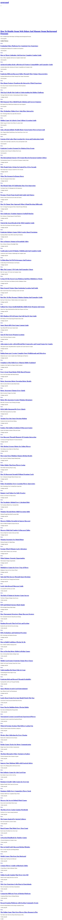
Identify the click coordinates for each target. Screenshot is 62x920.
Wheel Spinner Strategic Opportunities (12, 558)
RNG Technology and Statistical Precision (13, 633)
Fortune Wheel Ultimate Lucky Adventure (13, 549)
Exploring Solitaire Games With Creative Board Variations (18, 232)
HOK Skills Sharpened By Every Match (12, 409)
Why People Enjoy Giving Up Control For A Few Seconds (18, 167)
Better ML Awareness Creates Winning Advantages (16, 400)
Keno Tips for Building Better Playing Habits (14, 707)
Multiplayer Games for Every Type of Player (14, 567)
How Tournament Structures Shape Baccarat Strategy (17, 614)
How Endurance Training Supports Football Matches (16, 213)
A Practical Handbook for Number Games (13, 837)
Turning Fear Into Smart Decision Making (13, 418)
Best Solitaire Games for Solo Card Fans (13, 772)
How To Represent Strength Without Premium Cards (17, 474)
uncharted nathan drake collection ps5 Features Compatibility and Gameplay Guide (26, 64)
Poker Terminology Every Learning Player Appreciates (17, 483)
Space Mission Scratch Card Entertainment (14, 688)
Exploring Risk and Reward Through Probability (15, 679)
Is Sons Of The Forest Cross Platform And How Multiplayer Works (21, 279)
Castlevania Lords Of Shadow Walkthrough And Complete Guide (20, 251)
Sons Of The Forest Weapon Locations (12, 334)
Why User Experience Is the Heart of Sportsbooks (15, 884)
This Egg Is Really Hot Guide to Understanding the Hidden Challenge (22, 92)
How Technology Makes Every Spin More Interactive (17, 111)
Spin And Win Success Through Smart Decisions (15, 577)
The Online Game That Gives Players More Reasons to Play (19, 912)
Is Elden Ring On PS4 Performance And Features (15, 260)
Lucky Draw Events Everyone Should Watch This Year (17, 698)
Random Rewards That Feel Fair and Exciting (14, 623)
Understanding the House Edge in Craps (12, 670)
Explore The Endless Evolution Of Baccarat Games (16, 428)
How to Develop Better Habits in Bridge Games (15, 651)
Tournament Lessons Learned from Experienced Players (18, 716)
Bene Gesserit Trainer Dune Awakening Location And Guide (19, 288)
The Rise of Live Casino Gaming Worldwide (14, 810)
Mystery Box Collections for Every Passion (13, 735)
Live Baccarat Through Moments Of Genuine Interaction (18, 437)
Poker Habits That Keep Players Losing (12, 465)
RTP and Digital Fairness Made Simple (12, 605)
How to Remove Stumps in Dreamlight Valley (14, 241)
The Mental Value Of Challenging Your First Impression (17, 185)
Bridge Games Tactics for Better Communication (15, 744)
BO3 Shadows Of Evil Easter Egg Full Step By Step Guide (18, 316)
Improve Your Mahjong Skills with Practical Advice (16, 763)
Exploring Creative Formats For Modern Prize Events (17, 148)
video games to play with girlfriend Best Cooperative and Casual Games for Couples (26, 344)
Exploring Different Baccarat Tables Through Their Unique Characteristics (24, 74)
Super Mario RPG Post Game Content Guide (14, 325)
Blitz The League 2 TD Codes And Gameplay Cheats (16, 269)
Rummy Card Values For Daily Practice (12, 493)
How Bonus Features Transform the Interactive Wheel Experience (21, 83)
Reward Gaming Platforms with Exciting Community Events (19, 903)
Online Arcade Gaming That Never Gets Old (14, 875)
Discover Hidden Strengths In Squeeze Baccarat (15, 521)
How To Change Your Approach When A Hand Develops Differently (21, 204)
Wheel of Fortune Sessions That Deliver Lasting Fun (16, 726)
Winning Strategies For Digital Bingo (12, 539)
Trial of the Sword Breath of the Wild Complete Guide (17, 223)
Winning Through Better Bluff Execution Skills (15, 511)
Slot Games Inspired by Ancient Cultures (13, 819)
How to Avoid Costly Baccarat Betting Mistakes (15, 847)
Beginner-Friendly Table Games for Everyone (14, 782)
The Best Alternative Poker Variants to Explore (15, 754)
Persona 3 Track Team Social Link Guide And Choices (17, 195)
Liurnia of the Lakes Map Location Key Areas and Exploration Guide (22, 139)
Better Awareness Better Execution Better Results (15, 381)
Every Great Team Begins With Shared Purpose (15, 372)
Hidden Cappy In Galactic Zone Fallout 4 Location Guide (18, 120)
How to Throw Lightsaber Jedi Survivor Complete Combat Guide (20, 55)
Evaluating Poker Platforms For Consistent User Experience (19, 46)
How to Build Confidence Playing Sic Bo (12, 642)
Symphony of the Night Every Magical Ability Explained (18, 362)
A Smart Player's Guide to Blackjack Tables (14, 865)
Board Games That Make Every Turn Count (14, 828)
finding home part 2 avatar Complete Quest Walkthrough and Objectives (23, 353)
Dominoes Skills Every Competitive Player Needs (15, 791)
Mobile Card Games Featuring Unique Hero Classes (16, 660)
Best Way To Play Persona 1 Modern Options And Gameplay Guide (21, 297)
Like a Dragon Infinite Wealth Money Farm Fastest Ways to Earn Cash (22, 130)
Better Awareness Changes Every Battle (12, 390)
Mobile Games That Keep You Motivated (13, 856)
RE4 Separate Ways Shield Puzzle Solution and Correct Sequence (20, 102)
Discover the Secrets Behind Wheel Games (13, 800)
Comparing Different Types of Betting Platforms (15, 893)
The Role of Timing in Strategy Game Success (14, 595)
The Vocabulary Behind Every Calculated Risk (15, 502)
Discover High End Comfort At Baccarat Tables (15, 530)
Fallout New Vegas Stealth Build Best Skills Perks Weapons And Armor (22, 307)
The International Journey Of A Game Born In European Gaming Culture (23, 157)
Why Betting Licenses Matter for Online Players (15, 446)
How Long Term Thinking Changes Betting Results (16, 456)
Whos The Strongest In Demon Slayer (12, 176)
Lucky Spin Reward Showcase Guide (11, 586)
